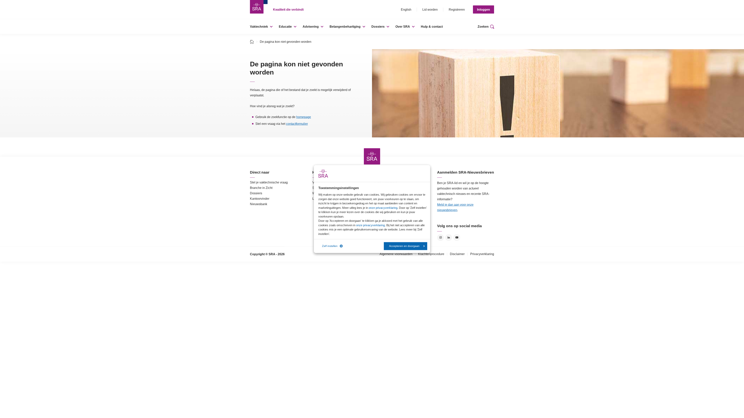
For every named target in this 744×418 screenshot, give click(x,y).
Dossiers (378, 26)
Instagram (440, 237)
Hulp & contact (432, 26)
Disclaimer (457, 254)
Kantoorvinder (259, 198)
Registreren (457, 9)
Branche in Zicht (261, 187)
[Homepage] (257, 7)
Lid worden (430, 9)
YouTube (456, 237)
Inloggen (483, 9)
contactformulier (297, 123)
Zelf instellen (330, 246)
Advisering (311, 26)
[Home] (252, 42)
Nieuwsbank (258, 204)
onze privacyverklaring (383, 207)
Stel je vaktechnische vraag (269, 182)
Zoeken (483, 26)
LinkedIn (448, 237)
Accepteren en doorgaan (404, 246)
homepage (303, 117)
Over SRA (402, 26)
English (406, 9)
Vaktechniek (259, 26)
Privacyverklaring (482, 254)
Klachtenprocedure (431, 254)
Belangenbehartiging (345, 26)
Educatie (285, 26)
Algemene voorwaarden (396, 254)
